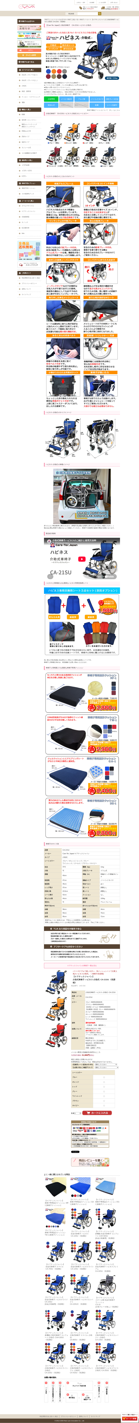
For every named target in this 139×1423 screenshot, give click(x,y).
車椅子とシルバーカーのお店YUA (55, 19)
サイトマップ (95, 1416)
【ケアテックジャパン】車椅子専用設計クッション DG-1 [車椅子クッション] (107, 1202)
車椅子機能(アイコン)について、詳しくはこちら (103, 110)
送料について (83, 1416)
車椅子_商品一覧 (72, 19)
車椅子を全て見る (27, 62)
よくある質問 (102, 2)
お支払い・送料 (81, 2)
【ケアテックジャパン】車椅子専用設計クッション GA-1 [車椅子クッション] (82, 1202)
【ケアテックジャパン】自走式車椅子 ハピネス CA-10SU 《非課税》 (80, 1233)
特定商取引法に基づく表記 (49, 1416)
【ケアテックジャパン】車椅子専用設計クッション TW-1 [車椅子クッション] (55, 1232)
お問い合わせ (113, 2)
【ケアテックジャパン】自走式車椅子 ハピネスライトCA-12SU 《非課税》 (82, 1266)
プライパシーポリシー (68, 1416)
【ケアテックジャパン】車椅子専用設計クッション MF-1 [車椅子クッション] (57, 1203)
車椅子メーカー (85, 19)
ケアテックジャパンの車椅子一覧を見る (82, 965)
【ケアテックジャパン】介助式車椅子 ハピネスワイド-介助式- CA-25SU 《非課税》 (107, 1368)
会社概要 (91, 2)
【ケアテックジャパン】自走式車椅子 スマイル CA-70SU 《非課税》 (55, 1266)
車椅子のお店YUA (27, 21)
